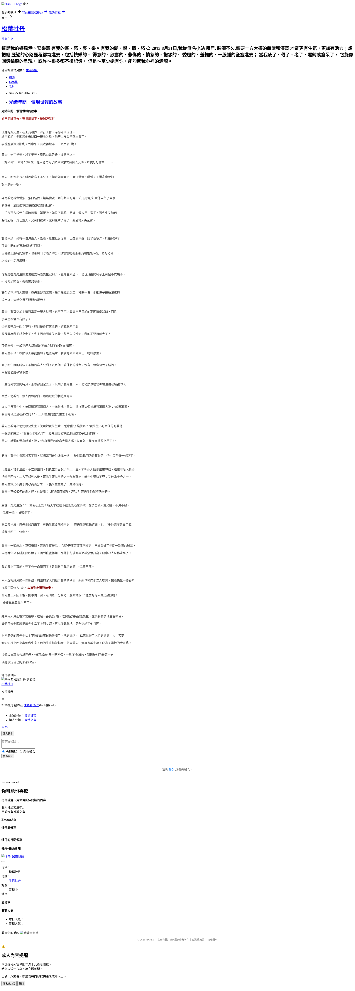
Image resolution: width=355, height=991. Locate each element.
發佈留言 (8, 756)
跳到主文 (7, 39)
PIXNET (150, 939)
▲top (4, 726)
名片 (12, 86)
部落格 (13, 82)
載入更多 (8, 733)
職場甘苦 (30, 715)
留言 (36, 705)
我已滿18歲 (9, 983)
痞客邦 (28, 705)
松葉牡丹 (13, 28)
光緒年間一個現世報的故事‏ (35, 102)
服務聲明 (212, 939)
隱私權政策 (198, 939)
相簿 (12, 77)
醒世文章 (30, 720)
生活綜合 (32, 70)
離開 (21, 983)
